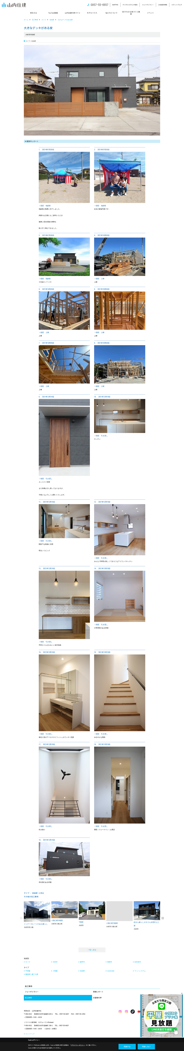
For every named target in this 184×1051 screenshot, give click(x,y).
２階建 (55, 971)
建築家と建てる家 (31, 974)
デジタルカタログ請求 (130, 5)
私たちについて (111, 13)
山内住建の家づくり (72, 13)
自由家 (82, 971)
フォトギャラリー (148, 5)
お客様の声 (97, 998)
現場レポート (98, 992)
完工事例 (28, 998)
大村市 (55, 962)
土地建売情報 (162, 5)
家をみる (33, 13)
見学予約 (115, 5)
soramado (110, 971)
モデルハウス (92, 13)
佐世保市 (137, 962)
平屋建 (27, 971)
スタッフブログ (176, 5)
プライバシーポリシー (78, 1045)
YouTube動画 (53, 13)
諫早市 (82, 962)
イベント (150, 13)
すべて (27, 962)
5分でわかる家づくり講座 (131, 13)
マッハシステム (140, 971)
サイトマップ (29, 1034)
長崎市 (109, 962)
